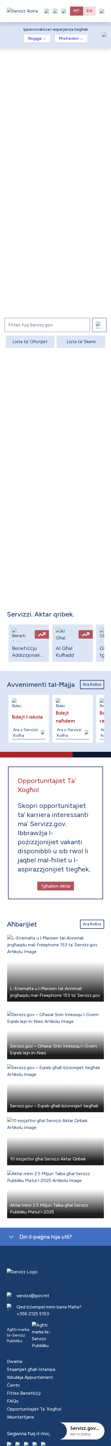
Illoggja (37, 38)
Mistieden (71, 38)
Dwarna (14, 1361)
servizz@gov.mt (33, 1295)
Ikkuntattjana (20, 1417)
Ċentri (13, 1385)
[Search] (99, 325)
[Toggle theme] (55, 11)
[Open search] (63, 11)
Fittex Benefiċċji (24, 1393)
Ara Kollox (92, 684)
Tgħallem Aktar (56, 886)
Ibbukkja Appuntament (30, 1377)
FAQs (12, 1401)
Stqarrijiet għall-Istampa (31, 1369)
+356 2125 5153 (33, 1313)
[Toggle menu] (102, 11)
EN (89, 11)
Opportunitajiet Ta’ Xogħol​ (34, 1409)
